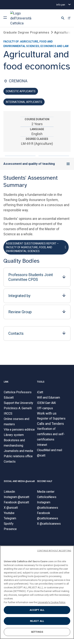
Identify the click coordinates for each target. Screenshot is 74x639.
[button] (63, 18)
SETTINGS (37, 631)
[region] (37, 592)
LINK (6, 381)
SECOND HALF (44, 481)
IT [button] (69, 18)
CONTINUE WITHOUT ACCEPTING (54, 550)
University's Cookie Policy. (52, 602)
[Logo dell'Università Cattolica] (24, 18)
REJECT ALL (37, 621)
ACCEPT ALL (37, 610)
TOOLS (40, 381)
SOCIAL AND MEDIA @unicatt (19, 481)
